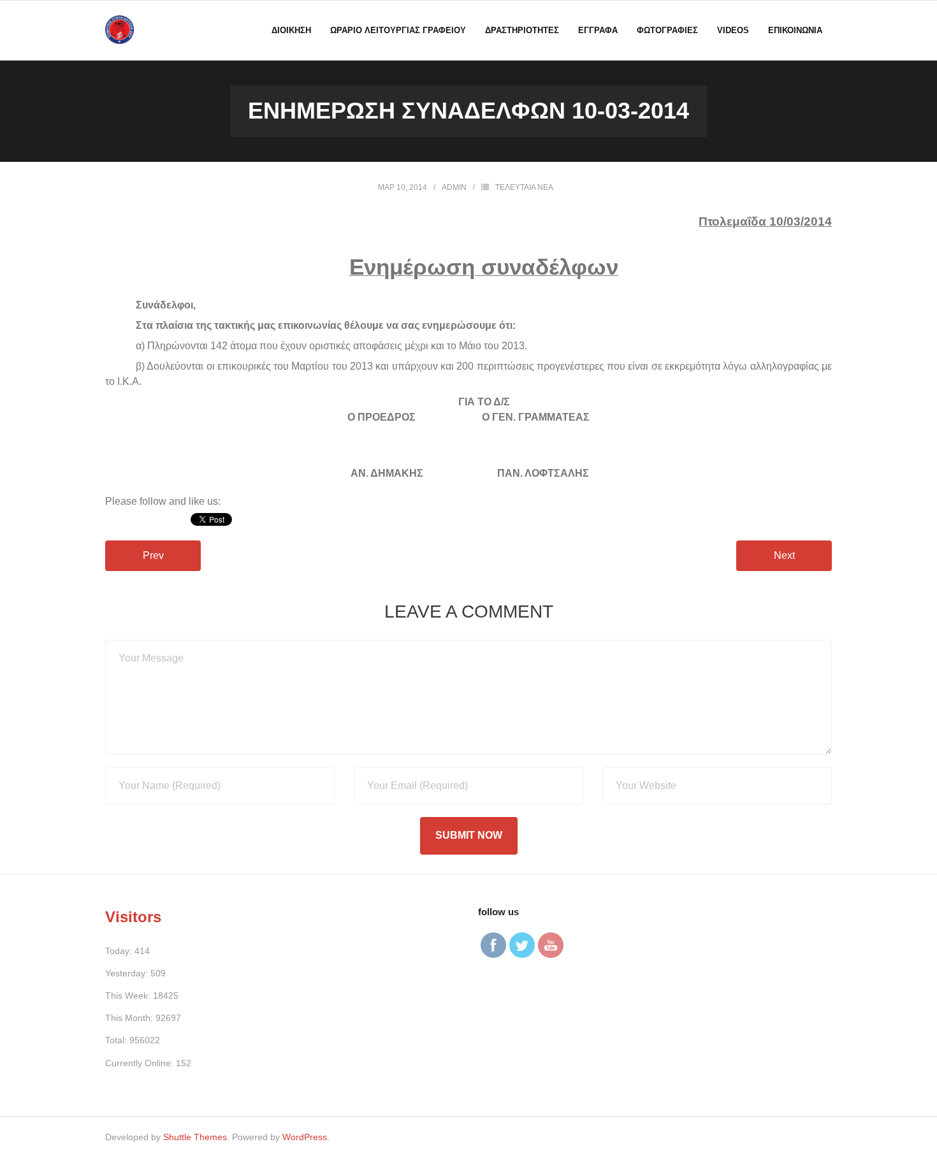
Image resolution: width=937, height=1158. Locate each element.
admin (454, 187)
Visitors (133, 916)
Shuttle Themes (195, 1137)
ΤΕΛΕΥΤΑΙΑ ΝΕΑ (524, 187)
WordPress (304, 1137)
